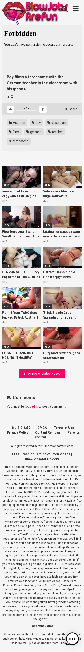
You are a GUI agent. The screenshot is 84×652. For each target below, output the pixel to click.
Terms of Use (64, 428)
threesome (20, 141)
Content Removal (48, 432)
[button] (72, 640)
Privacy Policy (17, 432)
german (35, 132)
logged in (31, 406)
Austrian (18, 122)
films (16, 132)
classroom (58, 122)
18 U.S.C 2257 (20, 428)
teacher (57, 132)
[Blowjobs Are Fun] (35, 13)
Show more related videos (42, 373)
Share (72, 109)
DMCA (42, 428)
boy (38, 122)
